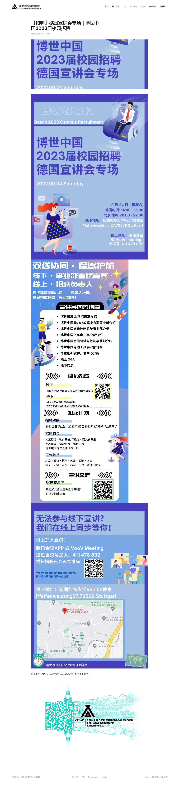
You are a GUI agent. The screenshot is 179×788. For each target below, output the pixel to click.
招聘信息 (153, 6)
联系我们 (163, 6)
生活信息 (133, 6)
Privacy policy (93, 777)
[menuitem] (107, 6)
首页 (107, 6)
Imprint (104, 777)
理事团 (143, 6)
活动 (124, 6)
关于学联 (115, 6)
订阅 (83, 777)
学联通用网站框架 (161, 777)
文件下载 (75, 777)
